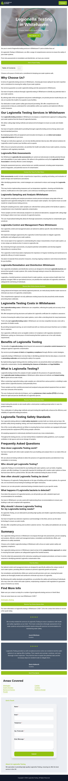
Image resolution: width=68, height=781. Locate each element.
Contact (62, 3)
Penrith (5, 692)
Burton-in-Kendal (40, 690)
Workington (4, 600)
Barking (11, 600)
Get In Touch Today (34, 62)
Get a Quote (32, 35)
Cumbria (37, 688)
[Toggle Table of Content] (18, 68)
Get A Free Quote (34, 673)
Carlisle (37, 685)
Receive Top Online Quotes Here (34, 400)
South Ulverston (8, 688)
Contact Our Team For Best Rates (34, 172)
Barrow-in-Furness (9, 690)
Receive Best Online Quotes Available (34, 286)
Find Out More (34, 563)
